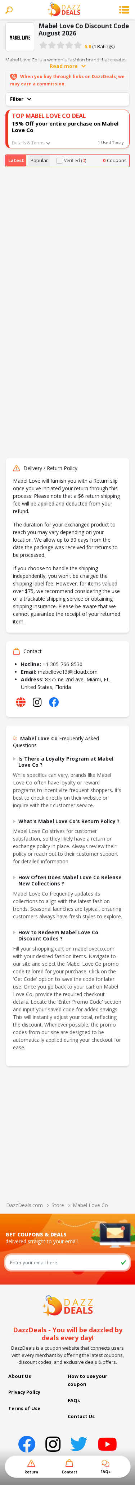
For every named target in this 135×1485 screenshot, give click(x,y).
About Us (19, 1376)
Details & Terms (28, 143)
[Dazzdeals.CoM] (67, 1305)
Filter (16, 99)
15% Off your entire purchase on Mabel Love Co (65, 127)
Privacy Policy (24, 1392)
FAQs (74, 1400)
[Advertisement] (67, 238)
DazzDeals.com (24, 1205)
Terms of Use (24, 1408)
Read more (64, 66)
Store (57, 1205)
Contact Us (81, 1416)
